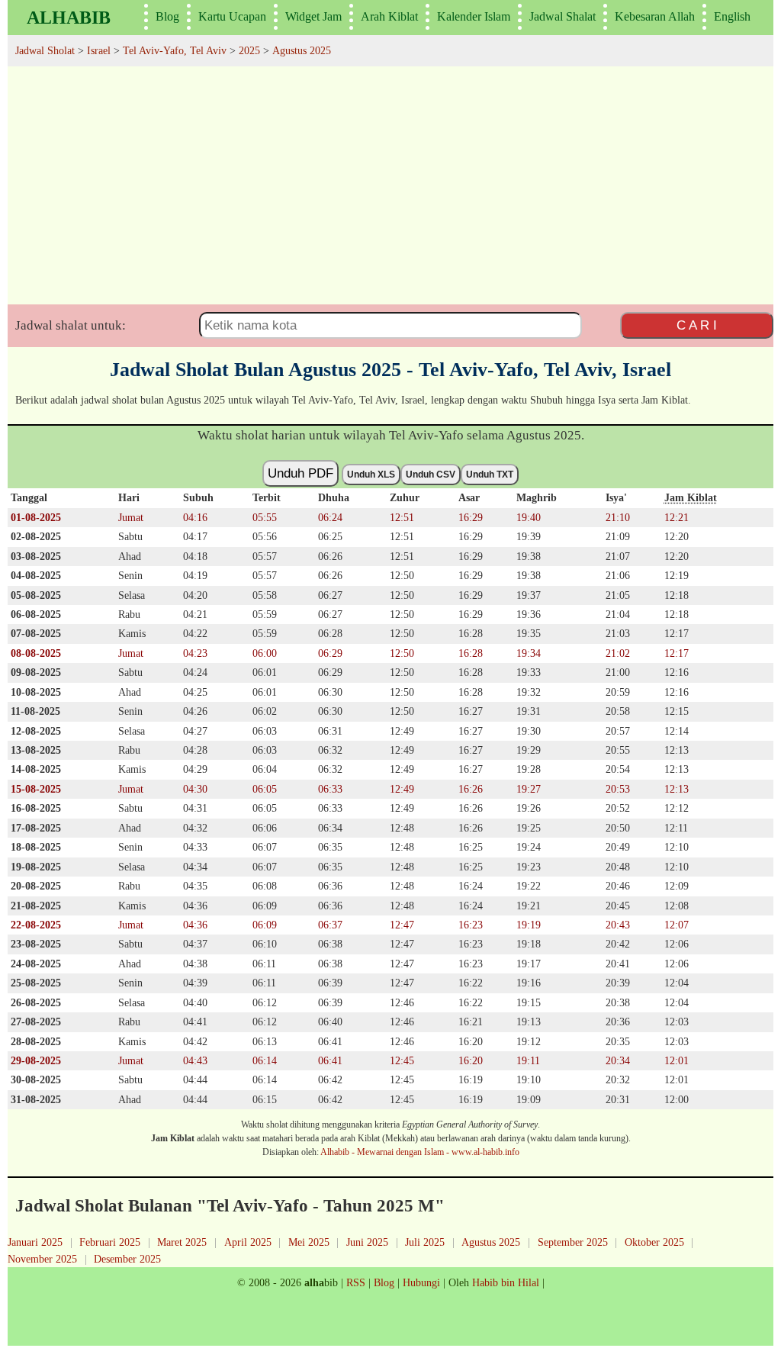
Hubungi (421, 1282)
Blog (167, 16)
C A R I (697, 325)
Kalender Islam (473, 16)
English (732, 16)
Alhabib (69, 17)
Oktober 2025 (654, 1242)
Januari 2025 (35, 1242)
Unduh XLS (371, 474)
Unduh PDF (300, 473)
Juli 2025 (425, 1242)
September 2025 (573, 1242)
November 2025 (42, 1259)
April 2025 (248, 1242)
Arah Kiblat (389, 16)
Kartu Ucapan (232, 16)
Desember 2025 (127, 1259)
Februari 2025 (109, 1242)
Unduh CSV (430, 474)
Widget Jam (313, 16)
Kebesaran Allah (655, 16)
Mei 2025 (308, 1242)
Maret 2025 (182, 1242)
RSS (355, 1282)
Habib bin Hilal (505, 1282)
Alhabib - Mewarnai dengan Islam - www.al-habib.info (419, 1152)
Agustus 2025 (490, 1242)
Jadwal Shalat (562, 16)
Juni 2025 (367, 1242)
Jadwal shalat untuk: (70, 325)
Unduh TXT (489, 474)
